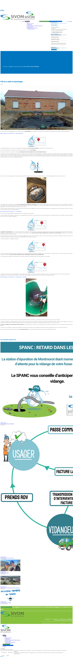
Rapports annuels (30, 23)
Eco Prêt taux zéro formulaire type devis (58, 43)
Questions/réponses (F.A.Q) (57, 32)
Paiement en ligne (31, 28)
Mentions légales (63, 623)
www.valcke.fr (70, 623)
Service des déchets (44, 21)
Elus (28, 22)
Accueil (22, 21)
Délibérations (29, 24)
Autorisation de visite (55, 41)
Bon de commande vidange (56, 34)
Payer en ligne (54, 49)
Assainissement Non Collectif (55, 21)
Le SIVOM (27, 21)
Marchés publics (30, 26)
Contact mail (2, 2)
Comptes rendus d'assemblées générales (34, 25)
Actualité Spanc (3, 422)
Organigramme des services (32, 27)
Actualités (70, 21)
